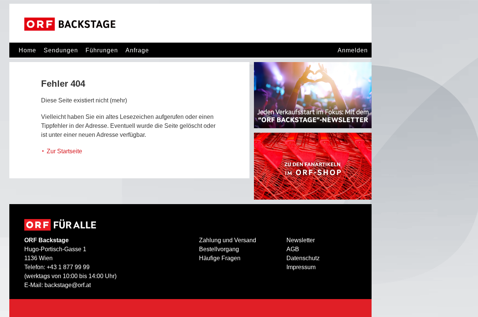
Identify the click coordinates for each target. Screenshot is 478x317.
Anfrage (137, 50)
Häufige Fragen (219, 258)
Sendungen (61, 50)
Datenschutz (303, 258)
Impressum (301, 267)
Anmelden (353, 50)
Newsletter (300, 240)
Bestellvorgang (219, 249)
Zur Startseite (64, 151)
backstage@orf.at (67, 285)
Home (27, 50)
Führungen (102, 50)
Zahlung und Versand (227, 240)
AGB (292, 249)
